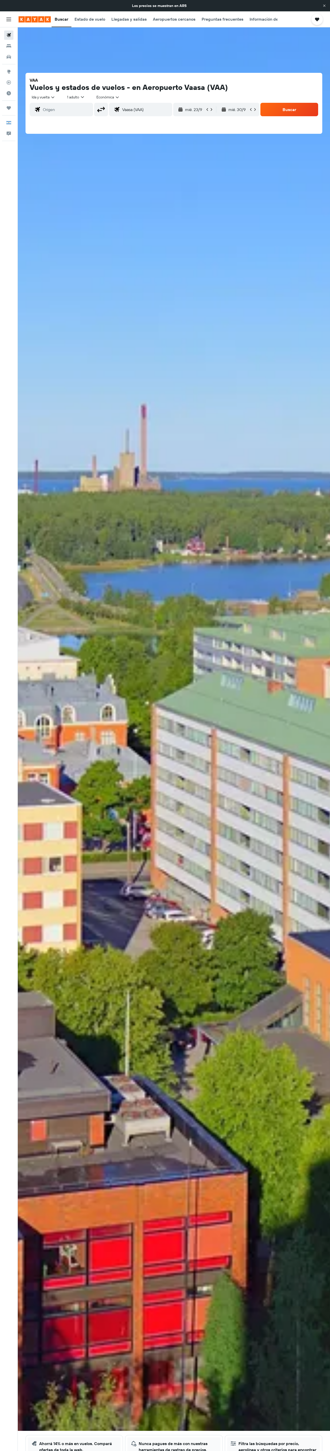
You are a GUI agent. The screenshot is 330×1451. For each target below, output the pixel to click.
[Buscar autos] (8, 57)
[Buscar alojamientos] (8, 46)
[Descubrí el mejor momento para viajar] (8, 93)
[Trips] (8, 108)
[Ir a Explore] (8, 71)
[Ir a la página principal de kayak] (35, 19)
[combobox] (43, 97)
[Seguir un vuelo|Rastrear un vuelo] (8, 82)
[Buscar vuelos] (8, 35)
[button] (324, 5)
